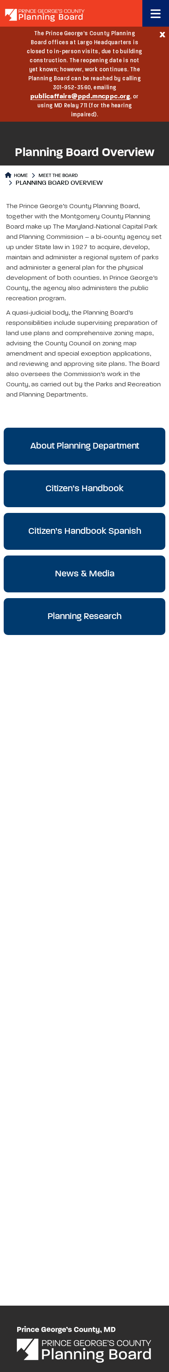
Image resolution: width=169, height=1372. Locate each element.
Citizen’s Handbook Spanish (84, 531)
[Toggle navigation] (155, 13)
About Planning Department (84, 446)
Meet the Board (58, 175)
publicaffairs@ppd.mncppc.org (80, 96)
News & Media (84, 573)
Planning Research (84, 616)
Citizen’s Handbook (84, 488)
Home (20, 175)
